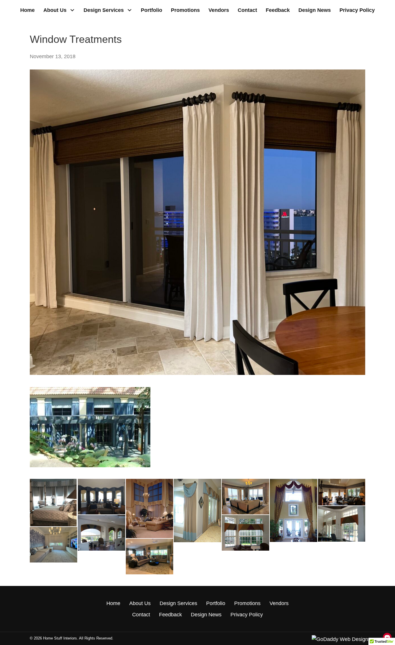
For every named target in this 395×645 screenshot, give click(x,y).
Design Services (178, 603)
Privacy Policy (246, 614)
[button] (72, 10)
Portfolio (215, 603)
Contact (141, 614)
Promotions (247, 603)
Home (113, 603)
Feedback (170, 614)
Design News (206, 614)
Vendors (279, 603)
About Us (140, 603)
